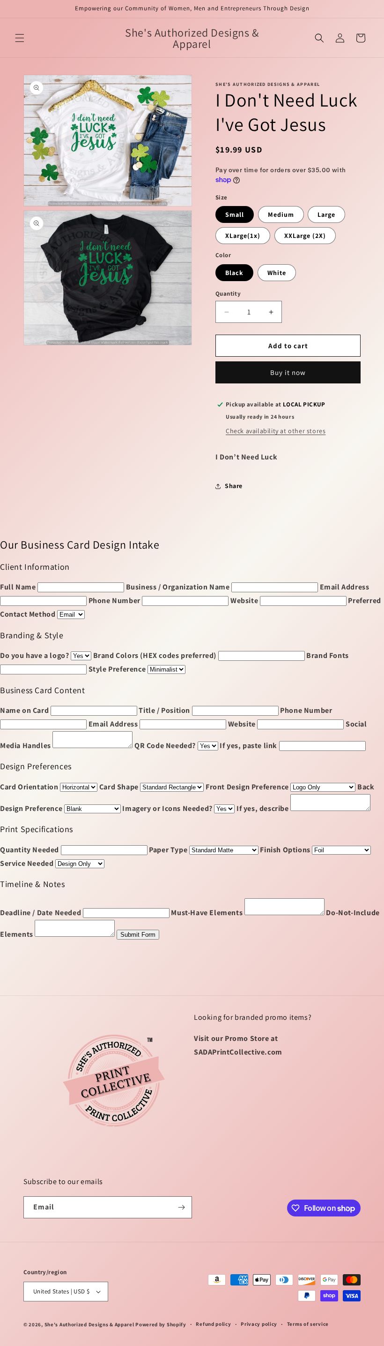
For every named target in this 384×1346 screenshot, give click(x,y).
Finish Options (285, 850)
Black (234, 272)
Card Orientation (29, 787)
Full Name (18, 587)
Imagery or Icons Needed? (167, 808)
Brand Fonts (327, 655)
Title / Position (164, 710)
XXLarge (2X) (305, 235)
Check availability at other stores (275, 431)
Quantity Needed (29, 850)
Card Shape (119, 787)
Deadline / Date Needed (40, 913)
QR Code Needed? (165, 745)
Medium (281, 214)
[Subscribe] (181, 1207)
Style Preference (117, 669)
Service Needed (26, 863)
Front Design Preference (247, 787)
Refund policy (213, 1324)
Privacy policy (259, 1324)
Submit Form (137, 934)
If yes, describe (262, 808)
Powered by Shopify (160, 1324)
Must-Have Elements (207, 913)
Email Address (344, 587)
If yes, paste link (248, 745)
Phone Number (114, 600)
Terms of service (308, 1324)
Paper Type (168, 850)
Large (326, 214)
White (276, 272)
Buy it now (288, 372)
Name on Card (24, 710)
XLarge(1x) (242, 235)
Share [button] (234, 486)
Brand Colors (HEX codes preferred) (154, 655)
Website (244, 600)
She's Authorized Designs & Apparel (89, 1324)
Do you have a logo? (34, 655)
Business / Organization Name (178, 587)
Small (234, 214)
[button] (19, 38)
